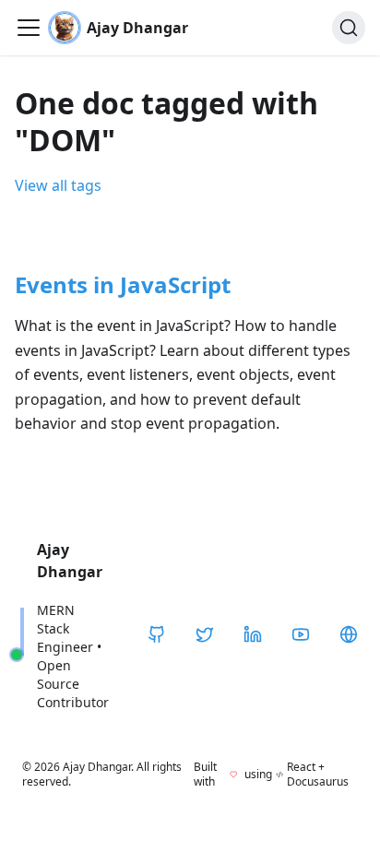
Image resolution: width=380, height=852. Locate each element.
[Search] (348, 27)
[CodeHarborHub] (348, 634)
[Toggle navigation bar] (28, 27)
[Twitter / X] (204, 634)
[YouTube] (300, 634)
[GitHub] (156, 634)
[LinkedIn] (252, 634)
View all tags (58, 185)
